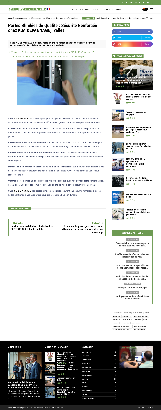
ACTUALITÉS (97, 9)
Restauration (136, 323)
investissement (139, 329)
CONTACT (118, 9)
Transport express (132, 284)
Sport (146, 323)
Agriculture (117, 313)
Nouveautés (124, 323)
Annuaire (127, 313)
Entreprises (127, 316)
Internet (138, 319)
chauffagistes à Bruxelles (122, 329)
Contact (150, 407)
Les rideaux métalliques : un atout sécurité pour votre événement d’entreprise (48, 56)
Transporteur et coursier (122, 326)
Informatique (127, 319)
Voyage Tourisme (140, 326)
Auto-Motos (137, 313)
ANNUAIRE (108, 9)
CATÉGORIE (84, 9)
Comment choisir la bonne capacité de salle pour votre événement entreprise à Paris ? (24, 385)
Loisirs (145, 319)
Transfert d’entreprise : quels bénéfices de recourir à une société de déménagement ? (52, 52)
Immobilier (116, 319)
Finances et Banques (141, 316)
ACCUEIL (75, 9)
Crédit (147, 313)
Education (116, 316)
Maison (115, 323)
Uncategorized (74, 18)
